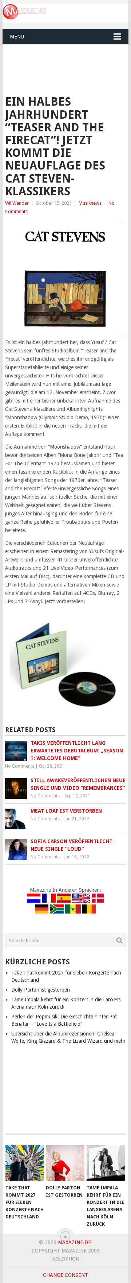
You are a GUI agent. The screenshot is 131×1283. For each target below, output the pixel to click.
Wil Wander (17, 203)
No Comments (19, 766)
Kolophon (65, 1259)
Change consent (65, 1275)
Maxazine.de (74, 1242)
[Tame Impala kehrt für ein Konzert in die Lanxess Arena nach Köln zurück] (106, 1163)
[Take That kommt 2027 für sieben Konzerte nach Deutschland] (24, 1163)
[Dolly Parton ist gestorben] (65, 1163)
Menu (17, 37)
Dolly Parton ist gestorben (40, 990)
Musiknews (90, 203)
